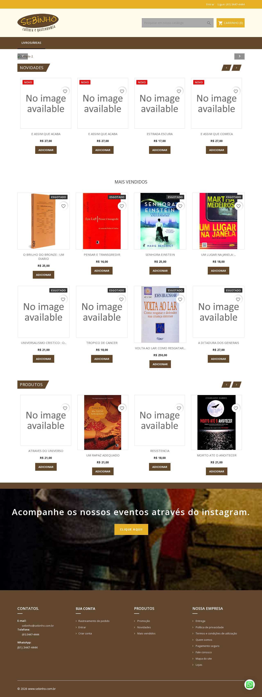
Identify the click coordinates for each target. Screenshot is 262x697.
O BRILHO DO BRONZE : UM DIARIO (43, 256)
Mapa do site (203, 658)
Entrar (82, 627)
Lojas (198, 665)
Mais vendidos (146, 633)
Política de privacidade (209, 627)
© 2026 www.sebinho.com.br (36, 689)
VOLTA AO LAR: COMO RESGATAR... (160, 348)
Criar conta (85, 633)
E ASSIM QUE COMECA (217, 134)
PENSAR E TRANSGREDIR (102, 254)
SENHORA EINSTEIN (160, 254)
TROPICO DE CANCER (101, 343)
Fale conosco (203, 652)
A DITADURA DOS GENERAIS (218, 343)
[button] (34, 56)
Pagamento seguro (207, 646)
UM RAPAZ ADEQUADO (103, 455)
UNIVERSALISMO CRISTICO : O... (43, 343)
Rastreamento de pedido (94, 621)
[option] (131, 56)
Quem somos (203, 640)
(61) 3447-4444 (235, 4)
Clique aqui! (131, 529)
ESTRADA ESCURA (160, 134)
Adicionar (45, 150)
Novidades (144, 627)
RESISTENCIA (159, 451)
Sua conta (85, 608)
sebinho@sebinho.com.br (38, 625)
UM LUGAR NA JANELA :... (218, 254)
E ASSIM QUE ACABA (45, 134)
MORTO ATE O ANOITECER (216, 455)
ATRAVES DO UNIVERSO (45, 451)
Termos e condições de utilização (216, 633)
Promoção (143, 621)
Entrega (200, 621)
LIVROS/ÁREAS (31, 43)
